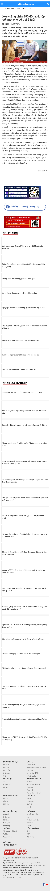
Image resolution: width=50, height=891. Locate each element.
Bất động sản (31, 776)
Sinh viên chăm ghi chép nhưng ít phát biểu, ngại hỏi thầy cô (24, 425)
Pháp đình (6, 784)
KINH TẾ (30, 762)
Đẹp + (28, 817)
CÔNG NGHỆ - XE (33, 828)
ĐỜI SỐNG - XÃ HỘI (10, 762)
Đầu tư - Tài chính (32, 773)
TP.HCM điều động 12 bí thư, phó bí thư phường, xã (21, 654)
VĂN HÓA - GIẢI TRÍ (34, 779)
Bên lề (29, 807)
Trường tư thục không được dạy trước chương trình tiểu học (24, 719)
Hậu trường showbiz (33, 784)
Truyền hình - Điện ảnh (34, 793)
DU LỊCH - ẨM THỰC (10, 811)
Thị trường (30, 770)
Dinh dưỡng (30, 823)
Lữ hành (6, 820)
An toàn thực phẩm (33, 814)
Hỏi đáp (5, 787)
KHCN (28, 831)
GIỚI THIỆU (7, 842)
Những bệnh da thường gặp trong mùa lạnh (18, 279)
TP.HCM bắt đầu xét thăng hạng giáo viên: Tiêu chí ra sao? (24, 668)
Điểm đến (6, 814)
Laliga (29, 798)
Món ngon (6, 823)
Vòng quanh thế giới (10, 831)
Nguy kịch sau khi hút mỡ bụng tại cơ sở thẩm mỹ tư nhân (24, 308)
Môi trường (6, 773)
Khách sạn (6, 817)
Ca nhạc (29, 781)
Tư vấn (29, 826)
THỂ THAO (31, 796)
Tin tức (5, 781)
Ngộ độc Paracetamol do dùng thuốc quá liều (19, 369)
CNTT (28, 834)
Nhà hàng (6, 826)
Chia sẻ (5, 798)
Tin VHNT (30, 790)
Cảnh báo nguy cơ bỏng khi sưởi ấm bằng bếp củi (20, 355)
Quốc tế (29, 804)
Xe (28, 840)
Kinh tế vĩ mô (31, 764)
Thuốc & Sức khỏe (33, 820)
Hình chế (6, 804)
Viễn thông (30, 837)
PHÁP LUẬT (7, 779)
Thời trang (30, 787)
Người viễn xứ (7, 837)
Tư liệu (5, 834)
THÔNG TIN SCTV (10, 845)
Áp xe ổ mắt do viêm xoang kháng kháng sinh (19, 293)
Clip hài (5, 801)
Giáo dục (6, 767)
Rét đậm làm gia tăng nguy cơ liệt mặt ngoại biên (20, 340)
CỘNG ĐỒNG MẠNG (10, 796)
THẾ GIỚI (6, 828)
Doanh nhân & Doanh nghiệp (36, 767)
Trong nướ (30, 801)
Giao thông (7, 770)
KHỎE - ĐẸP (31, 811)
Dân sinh (6, 764)
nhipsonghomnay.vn (26, 4)
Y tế (4, 776)
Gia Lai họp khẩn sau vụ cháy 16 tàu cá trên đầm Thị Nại (23, 639)
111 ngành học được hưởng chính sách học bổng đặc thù (23, 392)
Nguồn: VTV (42, 171)
